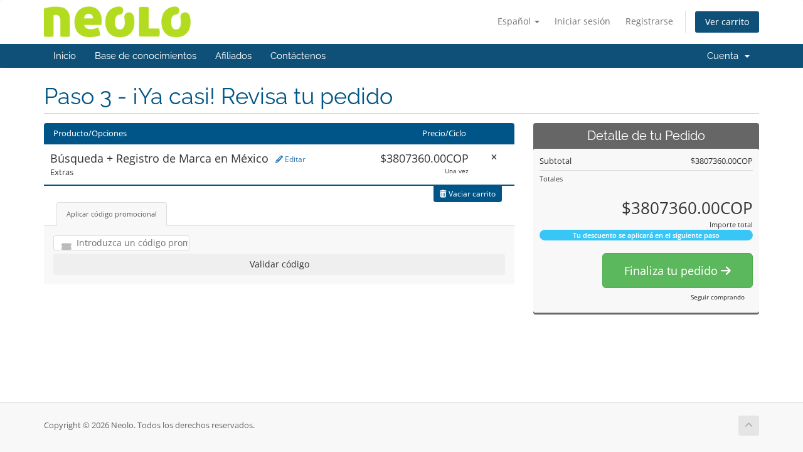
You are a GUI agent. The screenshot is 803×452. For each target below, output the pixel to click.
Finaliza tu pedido (672, 270)
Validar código (279, 264)
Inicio (64, 56)
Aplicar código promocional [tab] (111, 213)
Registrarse (649, 21)
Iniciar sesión (582, 21)
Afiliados (233, 56)
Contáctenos (298, 56)
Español (515, 21)
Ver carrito (727, 22)
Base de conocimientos (145, 56)
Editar (294, 159)
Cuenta (725, 56)
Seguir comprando (718, 297)
